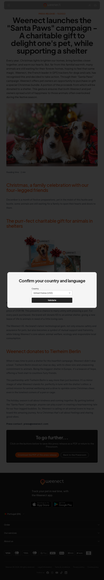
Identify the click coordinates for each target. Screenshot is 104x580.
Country (35, 288)
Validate (52, 300)
